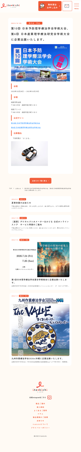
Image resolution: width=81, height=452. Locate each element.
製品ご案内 (40, 403)
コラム (40, 414)
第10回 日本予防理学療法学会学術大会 (25, 123)
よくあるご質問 (40, 410)
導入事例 (40, 407)
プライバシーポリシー (40, 427)
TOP (10, 188)
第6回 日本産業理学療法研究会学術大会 (26, 127)
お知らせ (18, 188)
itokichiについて (40, 424)
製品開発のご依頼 (40, 417)
